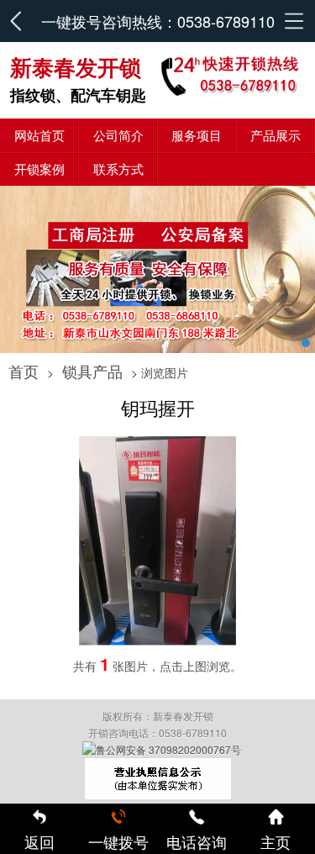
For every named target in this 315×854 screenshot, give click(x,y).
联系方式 (118, 168)
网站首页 (39, 135)
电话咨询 (196, 841)
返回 (39, 841)
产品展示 (275, 135)
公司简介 (118, 135)
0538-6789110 (226, 21)
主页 (275, 841)
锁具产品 (92, 371)
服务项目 (196, 135)
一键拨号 (118, 841)
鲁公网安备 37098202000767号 (168, 749)
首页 (23, 371)
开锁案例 (39, 168)
